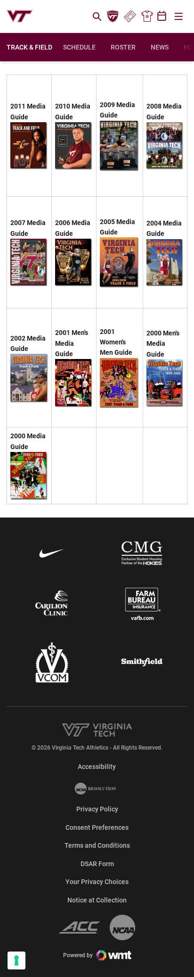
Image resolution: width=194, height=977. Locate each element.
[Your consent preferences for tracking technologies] (16, 960)
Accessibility (97, 766)
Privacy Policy (97, 809)
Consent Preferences (97, 827)
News (160, 47)
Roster (123, 47)
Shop (146, 16)
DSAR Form (97, 864)
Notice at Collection (97, 900)
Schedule (79, 47)
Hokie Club (113, 16)
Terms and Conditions (97, 845)
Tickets (129, 16)
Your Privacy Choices (97, 881)
